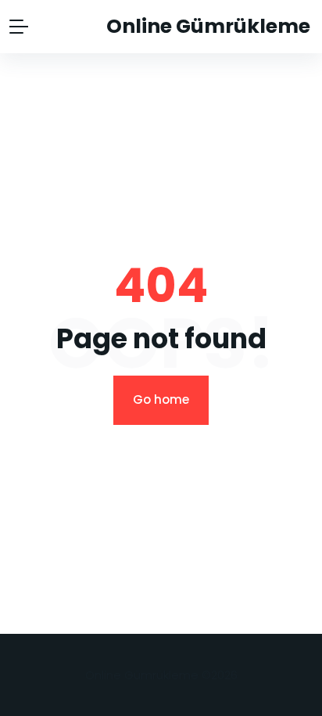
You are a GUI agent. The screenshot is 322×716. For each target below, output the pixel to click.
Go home (161, 399)
